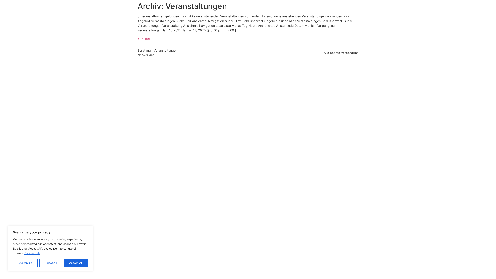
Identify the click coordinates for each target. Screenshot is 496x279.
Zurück (145, 39)
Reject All (51, 262)
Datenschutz (32, 253)
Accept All (75, 262)
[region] (50, 248)
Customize (25, 262)
